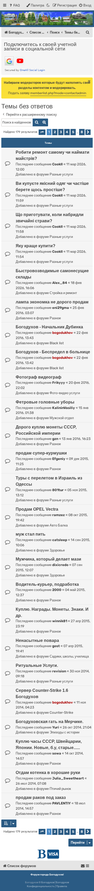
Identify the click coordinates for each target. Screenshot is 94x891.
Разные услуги (61, 174)
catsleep (59, 540)
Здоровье (57, 550)
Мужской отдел (62, 418)
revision (59, 671)
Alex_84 (59, 283)
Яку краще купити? (35, 246)
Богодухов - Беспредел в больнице (53, 352)
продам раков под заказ (41, 797)
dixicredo (60, 565)
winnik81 (59, 621)
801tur (58, 490)
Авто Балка (59, 525)
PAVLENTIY (61, 803)
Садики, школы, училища (69, 656)
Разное (55, 318)
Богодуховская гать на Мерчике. (49, 721)
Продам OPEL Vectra (37, 509)
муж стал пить (30, 534)
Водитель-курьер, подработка (47, 584)
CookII (57, 164)
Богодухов (47, 882)
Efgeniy (58, 459)
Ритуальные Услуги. (37, 665)
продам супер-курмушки (41, 453)
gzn (55, 439)
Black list (57, 343)
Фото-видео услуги (65, 393)
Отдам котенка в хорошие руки (48, 772)
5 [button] (73, 132)
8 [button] (82, 132)
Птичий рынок (60, 789)
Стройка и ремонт (63, 293)
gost (56, 646)
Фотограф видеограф (38, 377)
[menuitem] (14, 5)
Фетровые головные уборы (45, 402)
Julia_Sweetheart (68, 778)
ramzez (58, 515)
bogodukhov (62, 333)
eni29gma (60, 308)
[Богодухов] (47, 18)
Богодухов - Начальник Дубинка (49, 327)
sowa (56, 753)
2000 (56, 590)
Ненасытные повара (37, 640)
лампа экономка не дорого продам (52, 302)
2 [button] (55, 132)
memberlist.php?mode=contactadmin (58, 93)
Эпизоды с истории (64, 732)
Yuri (55, 727)
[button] (42, 132)
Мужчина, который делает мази (48, 559)
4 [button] (67, 132)
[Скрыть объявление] (89, 81)
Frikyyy (58, 383)
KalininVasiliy (63, 408)
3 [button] (61, 132)
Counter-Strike (61, 712)
